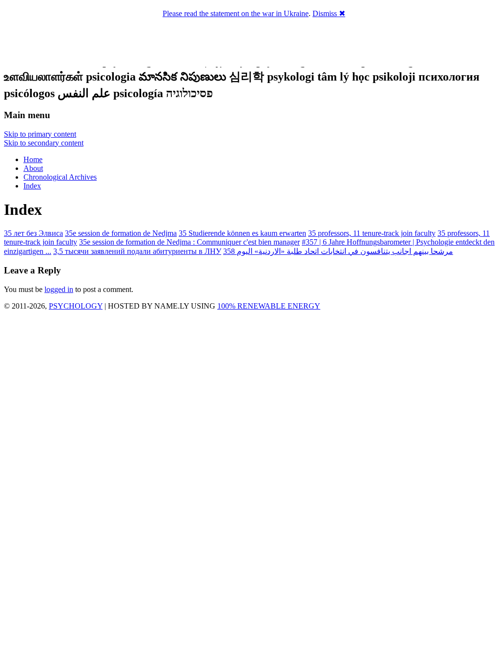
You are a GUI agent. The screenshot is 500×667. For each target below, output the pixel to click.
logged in (58, 289)
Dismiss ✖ (328, 13)
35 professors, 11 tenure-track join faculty (372, 233)
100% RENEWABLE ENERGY (268, 306)
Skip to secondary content (43, 143)
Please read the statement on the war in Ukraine (236, 13)
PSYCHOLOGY (76, 306)
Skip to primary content (40, 134)
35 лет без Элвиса (33, 233)
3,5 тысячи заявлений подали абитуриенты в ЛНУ (137, 251)
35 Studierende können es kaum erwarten (242, 233)
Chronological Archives (60, 177)
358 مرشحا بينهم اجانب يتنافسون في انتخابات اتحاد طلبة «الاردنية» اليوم (338, 251)
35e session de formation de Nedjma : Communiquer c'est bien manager (189, 242)
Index (32, 186)
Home (32, 159)
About (33, 168)
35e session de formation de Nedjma (121, 233)
